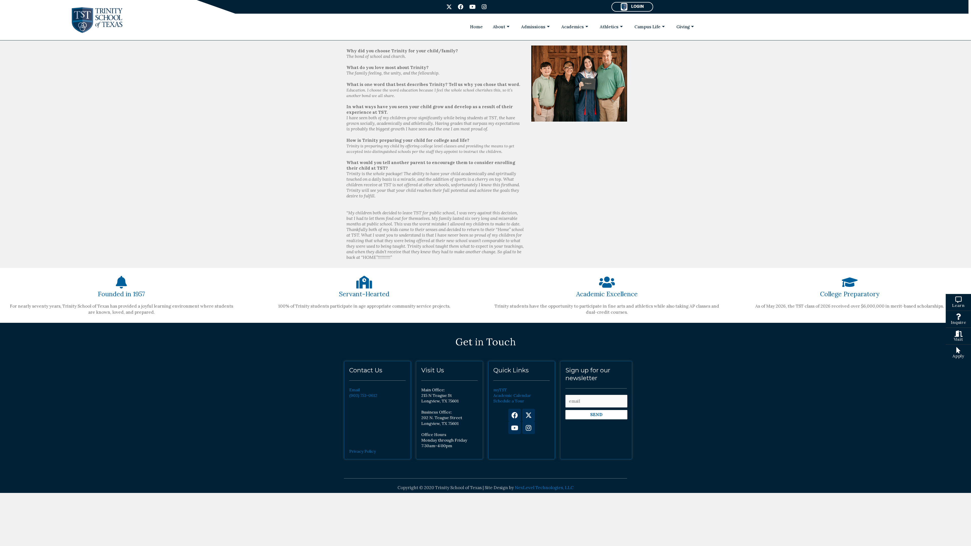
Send (596, 414)
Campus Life (647, 27)
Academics (572, 27)
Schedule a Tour (508, 400)
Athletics (609, 27)
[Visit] (958, 333)
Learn (958, 305)
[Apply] (958, 350)
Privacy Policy (362, 451)
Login (637, 6)
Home (476, 27)
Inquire (958, 322)
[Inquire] (958, 316)
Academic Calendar (512, 395)
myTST (500, 389)
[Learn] (958, 300)
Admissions (533, 27)
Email (354, 389)
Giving (683, 27)
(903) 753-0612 (363, 395)
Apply (958, 355)
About (499, 27)
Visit (958, 339)
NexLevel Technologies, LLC (544, 487)
